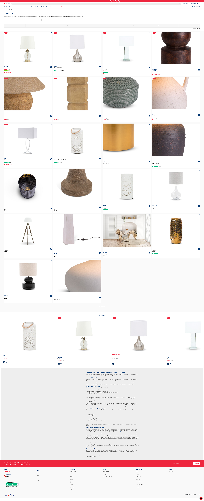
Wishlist (170, 473)
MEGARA (154, 162)
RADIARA (6, 116)
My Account (171, 471)
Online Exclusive (7, 25)
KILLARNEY (105, 252)
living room (116, 398)
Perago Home (154, 69)
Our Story (38, 472)
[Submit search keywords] (179, 3)
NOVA (5, 158)
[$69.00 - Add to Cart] (4, 362)
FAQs (137, 471)
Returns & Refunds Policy (107, 473)
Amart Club (39, 482)
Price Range (29, 25)
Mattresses (71, 479)
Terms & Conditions (106, 471)
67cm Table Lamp (155, 71)
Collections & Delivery (139, 484)
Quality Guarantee (139, 474)
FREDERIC (55, 66)
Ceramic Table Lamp (155, 163)
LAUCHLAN (154, 205)
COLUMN (55, 253)
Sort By (181, 25)
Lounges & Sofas (72, 473)
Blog (37, 477)
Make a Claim (138, 487)
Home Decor (72, 484)
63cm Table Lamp (155, 206)
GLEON (153, 115)
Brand (115, 25)
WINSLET (55, 298)
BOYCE (104, 67)
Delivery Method (73, 25)
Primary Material (95, 25)
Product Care (138, 477)
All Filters (160, 25)
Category (50, 25)
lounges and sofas (119, 431)
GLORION (154, 70)
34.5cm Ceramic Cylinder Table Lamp (60, 159)
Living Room (72, 474)
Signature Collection (73, 471)
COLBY (104, 162)
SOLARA (55, 116)
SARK (153, 248)
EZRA (55, 158)
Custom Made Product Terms (107, 476)
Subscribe (196, 463)
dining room (122, 398)
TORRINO (6, 295)
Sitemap (38, 478)
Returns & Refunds (139, 473)
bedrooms (117, 382)
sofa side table (111, 442)
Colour (137, 25)
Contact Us (38, 480)
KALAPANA (6, 66)
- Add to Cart (4, 362)
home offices (128, 382)
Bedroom (71, 477)
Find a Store (186, 3)
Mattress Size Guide (139, 481)
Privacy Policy (105, 474)
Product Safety (138, 476)
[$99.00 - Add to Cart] (168, 364)
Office (71, 482)
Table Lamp (6, 67)
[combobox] (96, 4)
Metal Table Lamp (106, 163)
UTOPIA (104, 205)
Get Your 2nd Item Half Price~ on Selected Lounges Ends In (102, 1)
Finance (104, 477)
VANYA (5, 208)
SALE (71, 489)
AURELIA (104, 116)
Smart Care (138, 479)
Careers (38, 475)
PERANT (55, 207)
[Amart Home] (7, 3)
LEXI (5, 248)
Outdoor (71, 481)
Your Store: (195, 3)
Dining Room (72, 476)
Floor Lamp (55, 209)
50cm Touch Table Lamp (58, 67)
